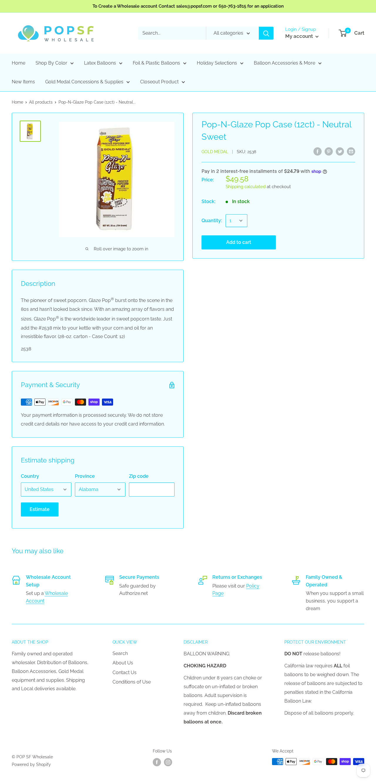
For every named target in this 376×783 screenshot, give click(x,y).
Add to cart (238, 242)
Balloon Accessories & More (284, 63)
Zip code (139, 476)
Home (18, 63)
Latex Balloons (100, 63)
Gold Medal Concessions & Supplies (84, 82)
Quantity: (212, 220)
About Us (123, 663)
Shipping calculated (246, 186)
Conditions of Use (132, 682)
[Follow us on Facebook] (157, 762)
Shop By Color (51, 63)
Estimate (40, 509)
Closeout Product (159, 82)
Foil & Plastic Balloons (156, 63)
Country (30, 476)
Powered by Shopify (31, 764)
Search (120, 653)
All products (41, 102)
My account (299, 36)
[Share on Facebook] (317, 151)
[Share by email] (351, 151)
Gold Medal (215, 151)
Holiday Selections (217, 63)
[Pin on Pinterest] (329, 151)
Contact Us (125, 672)
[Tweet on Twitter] (340, 151)
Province (85, 476)
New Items (23, 82)
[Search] (266, 33)
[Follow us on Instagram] (168, 762)
